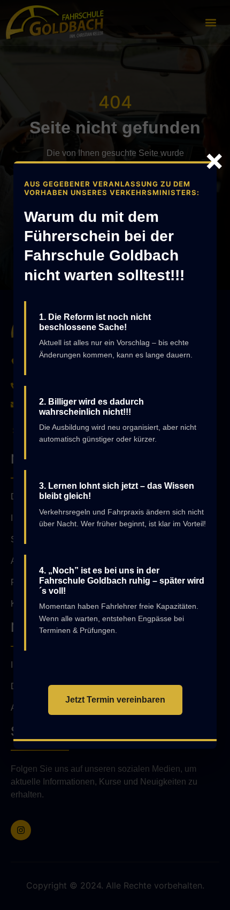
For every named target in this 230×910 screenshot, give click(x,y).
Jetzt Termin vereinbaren (115, 699)
